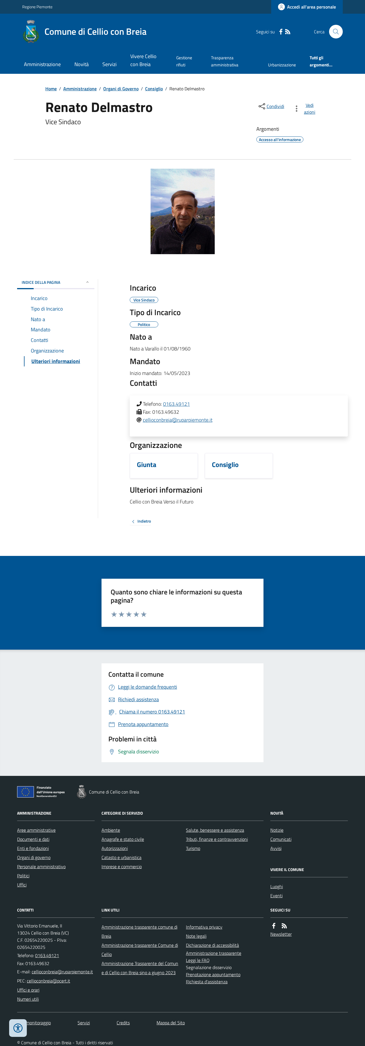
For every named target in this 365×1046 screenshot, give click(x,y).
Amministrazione (42, 64)
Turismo (193, 848)
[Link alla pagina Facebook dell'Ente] (273, 925)
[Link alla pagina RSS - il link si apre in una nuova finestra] (287, 31)
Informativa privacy (204, 926)
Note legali (196, 936)
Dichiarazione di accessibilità (212, 945)
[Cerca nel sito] (334, 31)
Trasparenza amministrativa (224, 61)
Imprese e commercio (122, 866)
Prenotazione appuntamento (213, 974)
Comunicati (280, 839)
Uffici (22, 884)
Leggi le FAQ (198, 960)
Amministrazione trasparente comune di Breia (139, 931)
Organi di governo (33, 857)
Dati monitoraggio (34, 1022)
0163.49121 (176, 404)
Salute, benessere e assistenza (215, 830)
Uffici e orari (28, 989)
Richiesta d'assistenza (207, 981)
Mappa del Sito (171, 1022)
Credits (123, 1022)
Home (51, 88)
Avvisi (275, 848)
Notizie (276, 830)
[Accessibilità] (18, 1028)
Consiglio (154, 88)
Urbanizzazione (282, 65)
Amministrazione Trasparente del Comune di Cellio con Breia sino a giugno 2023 (140, 968)
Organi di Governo (121, 88)
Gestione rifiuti (184, 61)
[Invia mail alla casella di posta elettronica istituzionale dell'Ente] (62, 971)
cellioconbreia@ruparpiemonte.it (177, 420)
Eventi (276, 895)
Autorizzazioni (115, 848)
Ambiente (111, 830)
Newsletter (281, 934)
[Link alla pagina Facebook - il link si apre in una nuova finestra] (280, 31)
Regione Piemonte (37, 7)
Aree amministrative (36, 830)
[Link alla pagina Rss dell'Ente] (284, 925)
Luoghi (276, 886)
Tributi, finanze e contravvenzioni (217, 839)
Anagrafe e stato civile (123, 839)
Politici (23, 875)
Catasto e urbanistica (121, 857)
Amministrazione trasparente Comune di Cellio (140, 950)
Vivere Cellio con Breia (143, 60)
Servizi (109, 64)
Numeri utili (28, 999)
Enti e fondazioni (33, 848)
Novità (81, 64)
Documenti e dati (33, 839)
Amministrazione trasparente (213, 953)
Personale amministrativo (41, 866)
